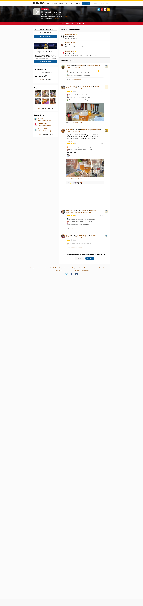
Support (86, 268)
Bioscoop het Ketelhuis (73, 67)
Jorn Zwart (69, 129)
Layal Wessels (70, 86)
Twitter (98, 9)
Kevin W (68, 235)
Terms (105, 268)
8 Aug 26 (68, 228)
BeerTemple (70, 51)
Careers (93, 268)
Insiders (61, 3)
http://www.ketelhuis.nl (108, 9)
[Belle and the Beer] (81, 183)
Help (66, 3)
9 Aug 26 (68, 178)
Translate (69, 141)
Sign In (78, 3)
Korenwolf (41, 118)
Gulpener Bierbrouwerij (44, 120)
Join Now (86, 3)
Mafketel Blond (42, 123)
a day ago (68, 79)
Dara (67, 65)
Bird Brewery (95, 129)
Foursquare (105, 9)
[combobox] (101, 3)
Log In (39, 72)
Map (66, 16)
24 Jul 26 (68, 247)
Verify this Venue (45, 36)
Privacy (111, 268)
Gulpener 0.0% (42, 129)
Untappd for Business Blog (53, 268)
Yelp (102, 9)
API (99, 268)
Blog (48, 3)
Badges (74, 268)
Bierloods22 (70, 43)
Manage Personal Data (82, 270)
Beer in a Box (70, 34)
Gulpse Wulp (85, 129)
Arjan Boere (69, 210)
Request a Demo (45, 61)
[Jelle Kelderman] (75, 183)
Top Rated (54, 3)
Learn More (56, 18)
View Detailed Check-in (77, 79)
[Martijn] (78, 183)
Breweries (67, 268)
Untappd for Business (36, 268)
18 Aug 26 (68, 122)
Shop (70, 3)
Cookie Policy (58, 270)
